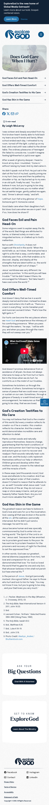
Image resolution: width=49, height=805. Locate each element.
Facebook (12, 772)
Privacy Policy (9, 782)
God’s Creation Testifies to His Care (21, 92)
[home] (17, 34)
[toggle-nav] (41, 34)
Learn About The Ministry (24, 729)
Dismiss (24, 19)
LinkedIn (33, 777)
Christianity (19, 245)
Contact (11, 777)
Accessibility (9, 792)
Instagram (34, 772)
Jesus (21, 576)
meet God (10, 320)
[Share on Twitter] (8, 113)
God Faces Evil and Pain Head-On (19, 78)
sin (10, 518)
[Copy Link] (16, 113)
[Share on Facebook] (4, 113)
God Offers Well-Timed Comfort (19, 85)
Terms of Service (10, 787)
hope (40, 199)
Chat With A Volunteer (25, 681)
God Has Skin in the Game (16, 99)
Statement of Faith (11, 797)
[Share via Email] (12, 113)
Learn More (11, 19)
